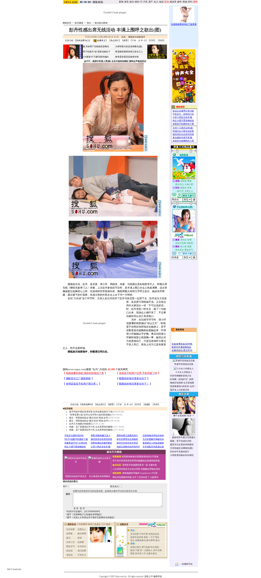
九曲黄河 (154, 477)
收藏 (147, 404)
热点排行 (114, 40)
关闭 (161, 40)
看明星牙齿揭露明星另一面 (135, 465)
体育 (126, 2)
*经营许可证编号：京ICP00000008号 (83, 511)
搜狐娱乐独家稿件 (136, 37)
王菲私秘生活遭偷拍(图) (181, 448)
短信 (161, 2)
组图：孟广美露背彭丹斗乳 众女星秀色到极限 (90, 427)
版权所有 (157, 576)
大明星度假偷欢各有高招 (182, 455)
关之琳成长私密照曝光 (99, 476)
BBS (190, 2)
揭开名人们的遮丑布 (179, 390)
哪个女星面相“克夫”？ (183, 415)
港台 (89, 23)
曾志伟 (108, 298)
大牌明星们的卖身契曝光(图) (128, 46)
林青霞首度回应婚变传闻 (127, 57)
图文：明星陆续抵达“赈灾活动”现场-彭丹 (88, 418)
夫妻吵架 (152, 465)
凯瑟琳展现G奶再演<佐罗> (182, 386)
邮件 (179, 2)
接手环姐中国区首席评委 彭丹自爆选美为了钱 (90, 411)
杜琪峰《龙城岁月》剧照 (182, 379)
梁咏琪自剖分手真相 (148, 456)
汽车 (145, 2)
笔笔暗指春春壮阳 (130, 456)
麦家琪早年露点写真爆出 (183, 437)
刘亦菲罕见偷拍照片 (179, 451)
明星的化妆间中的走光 (75, 476)
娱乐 (132, 2)
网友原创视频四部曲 (122, 477)
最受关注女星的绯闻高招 (182, 444)
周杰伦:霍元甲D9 (184, 350)
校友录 (173, 2)
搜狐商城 (179, 329)
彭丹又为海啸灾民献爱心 (81, 424)
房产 (151, 2)
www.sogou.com (77, 369)
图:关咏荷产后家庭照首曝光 (96, 46)
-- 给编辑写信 (186, 564)
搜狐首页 (67, 23)
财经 (137, 2)
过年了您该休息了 (140, 477)
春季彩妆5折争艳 (184, 344)
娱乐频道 (79, 23)
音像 (174, 350)
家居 (174, 347)
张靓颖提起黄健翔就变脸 (148, 460)
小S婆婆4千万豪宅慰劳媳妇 (96, 57)
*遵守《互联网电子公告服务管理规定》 (84, 514)
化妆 (174, 344)
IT (141, 2)
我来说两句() (82, 40)
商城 (185, 2)
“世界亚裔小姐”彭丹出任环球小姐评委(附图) (90, 414)
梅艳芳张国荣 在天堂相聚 (182, 383)
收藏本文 (101, 40)
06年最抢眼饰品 (183, 347)
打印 (152, 40)
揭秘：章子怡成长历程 (180, 441)
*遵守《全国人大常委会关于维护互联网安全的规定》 (91, 517)
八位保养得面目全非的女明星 (126, 469)
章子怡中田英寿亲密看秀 (124, 460)
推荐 (125, 40)
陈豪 (122, 284)
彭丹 (95, 369)
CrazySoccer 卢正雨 (148, 473)
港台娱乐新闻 (101, 23)
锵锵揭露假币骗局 (130, 473)
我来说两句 (86, 404)
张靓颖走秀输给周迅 (150, 469)
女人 (156, 2)
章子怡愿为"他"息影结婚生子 (96, 51)
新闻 (121, 2)
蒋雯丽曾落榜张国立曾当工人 (129, 51)
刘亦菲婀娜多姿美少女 (180, 375)
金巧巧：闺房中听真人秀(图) (97, 61)
